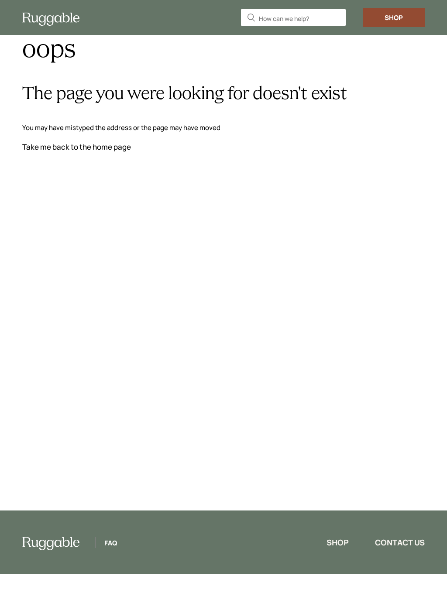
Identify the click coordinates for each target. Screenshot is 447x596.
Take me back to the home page (76, 147)
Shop (394, 17)
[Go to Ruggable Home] (54, 18)
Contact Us (400, 542)
